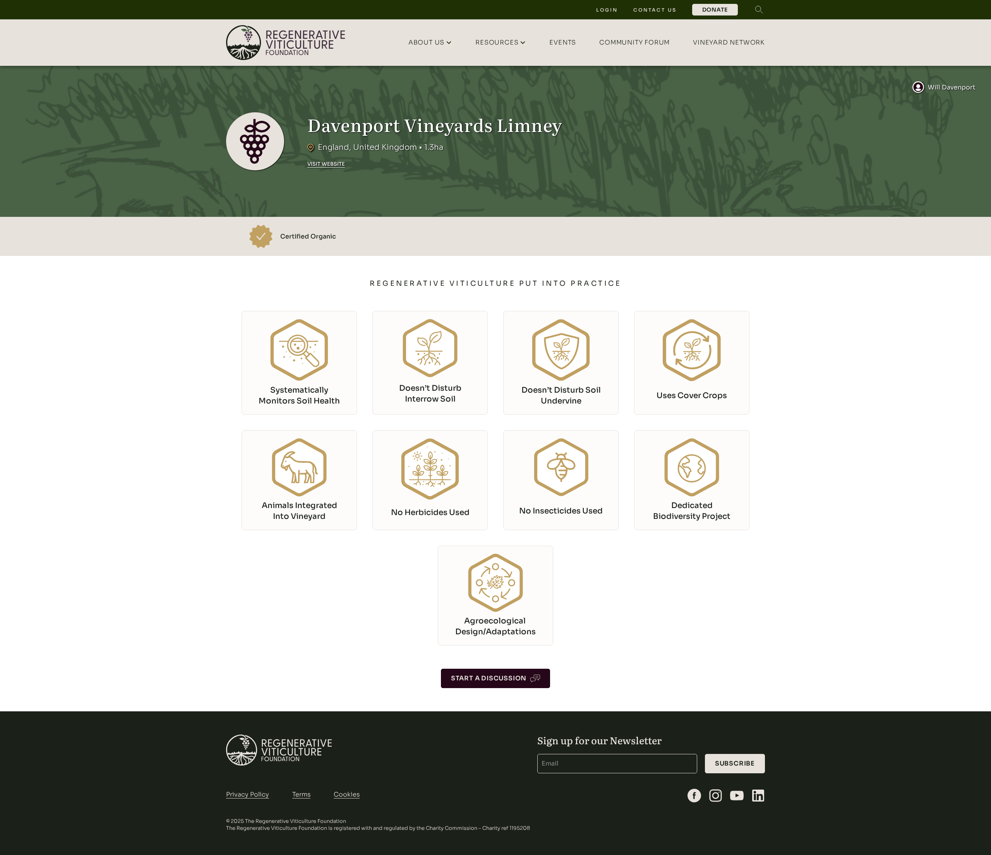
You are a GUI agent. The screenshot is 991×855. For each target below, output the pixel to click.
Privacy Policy (247, 794)
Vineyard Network (729, 42)
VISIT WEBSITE (326, 164)
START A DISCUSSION (488, 678)
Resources (496, 42)
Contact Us (655, 10)
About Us (426, 42)
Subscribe (735, 763)
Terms (301, 794)
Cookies (347, 794)
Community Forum (634, 42)
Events (562, 42)
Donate (715, 9)
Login (607, 10)
